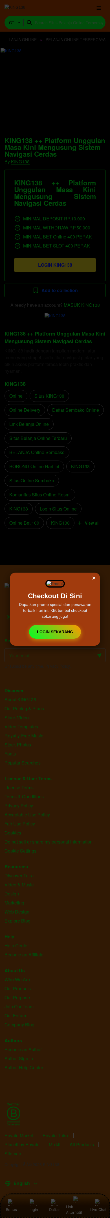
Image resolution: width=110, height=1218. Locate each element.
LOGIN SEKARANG (55, 632)
